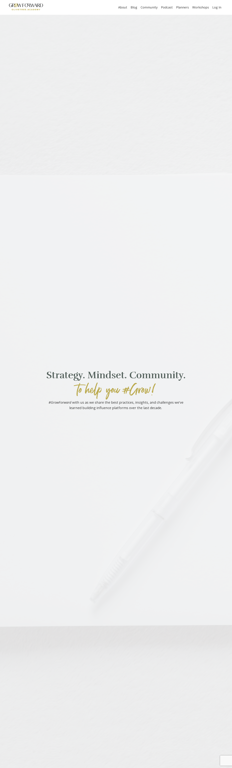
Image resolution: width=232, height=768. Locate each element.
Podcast (167, 7)
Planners (182, 7)
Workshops (200, 7)
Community (149, 7)
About (122, 7)
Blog (134, 7)
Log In (216, 7)
